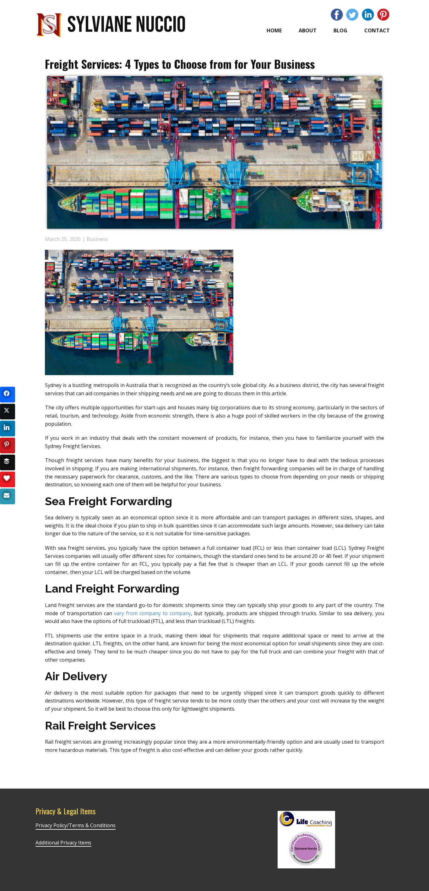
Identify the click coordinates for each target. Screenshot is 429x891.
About (308, 30)
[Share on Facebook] (7, 394)
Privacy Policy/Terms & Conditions (75, 825)
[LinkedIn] (368, 14)
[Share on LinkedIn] (7, 428)
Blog (340, 30)
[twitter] (352, 14)
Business (97, 239)
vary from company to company (152, 613)
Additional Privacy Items (63, 842)
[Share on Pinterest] (7, 445)
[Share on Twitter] (7, 411)
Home (274, 30)
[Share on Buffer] (7, 462)
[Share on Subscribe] (7, 496)
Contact (377, 30)
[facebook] (337, 14)
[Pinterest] (383, 14)
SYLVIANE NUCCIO (126, 25)
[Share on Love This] (7, 479)
